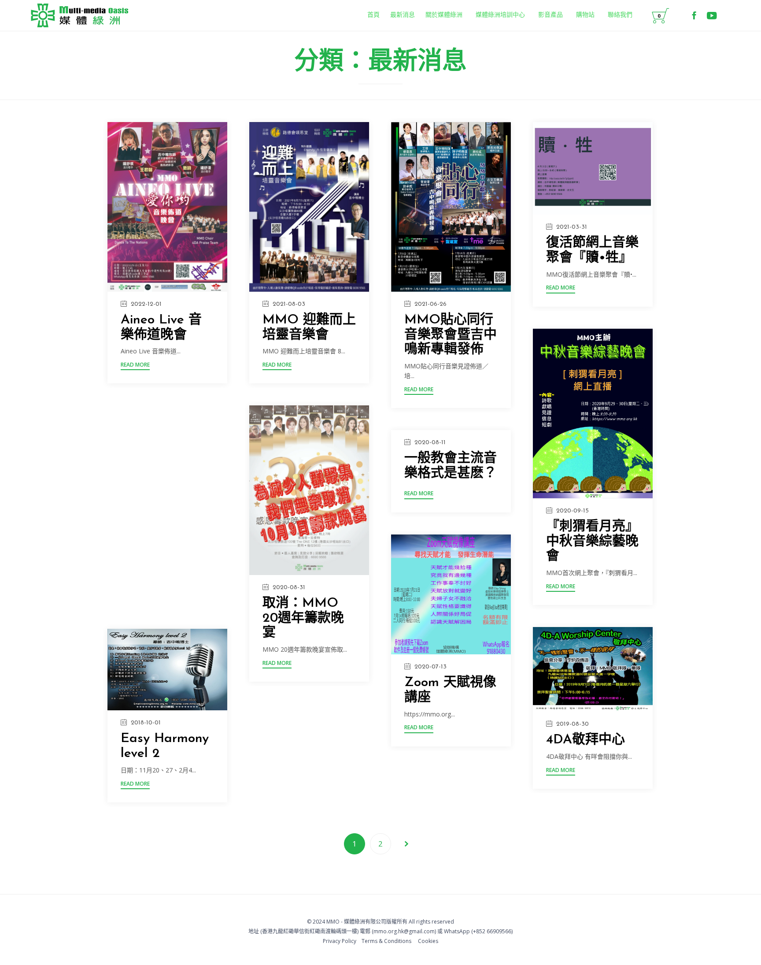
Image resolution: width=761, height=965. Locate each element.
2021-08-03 (289, 304)
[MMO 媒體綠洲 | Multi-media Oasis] (79, 15)
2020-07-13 (430, 667)
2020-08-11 (430, 442)
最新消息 (402, 15)
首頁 (373, 15)
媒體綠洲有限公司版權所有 (375, 921)
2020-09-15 (572, 511)
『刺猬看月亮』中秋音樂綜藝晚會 (592, 542)
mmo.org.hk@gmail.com (404, 931)
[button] (135, 366)
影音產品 (550, 15)
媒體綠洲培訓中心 (500, 15)
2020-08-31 (289, 587)
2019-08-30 (572, 724)
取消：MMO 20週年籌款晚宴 (303, 618)
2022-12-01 (146, 304)
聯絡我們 (620, 15)
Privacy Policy (339, 941)
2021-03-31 (571, 227)
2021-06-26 (430, 304)
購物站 (585, 15)
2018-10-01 (146, 723)
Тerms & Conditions (386, 941)
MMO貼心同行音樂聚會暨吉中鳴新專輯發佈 (450, 335)
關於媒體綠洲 (443, 15)
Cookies (428, 941)
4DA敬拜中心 (585, 740)
